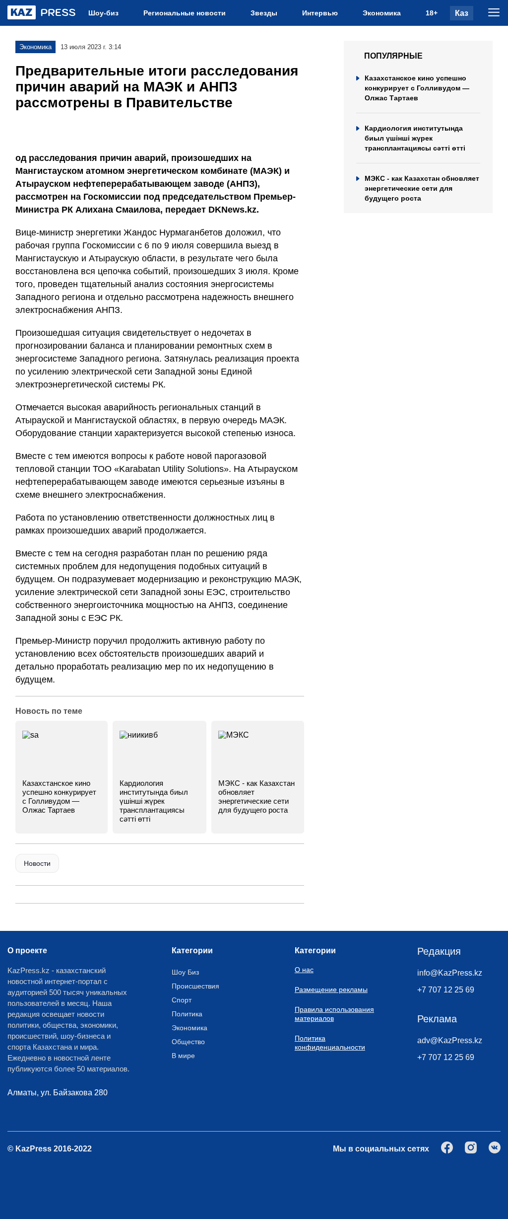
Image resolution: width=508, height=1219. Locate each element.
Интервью (320, 13)
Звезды (264, 13)
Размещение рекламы (331, 989)
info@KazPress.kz (449, 973)
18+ (432, 13)
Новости (37, 863)
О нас (304, 970)
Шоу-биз (103, 13)
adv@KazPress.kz (449, 1040)
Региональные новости (184, 13)
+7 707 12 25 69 (445, 990)
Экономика (382, 13)
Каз (461, 13)
